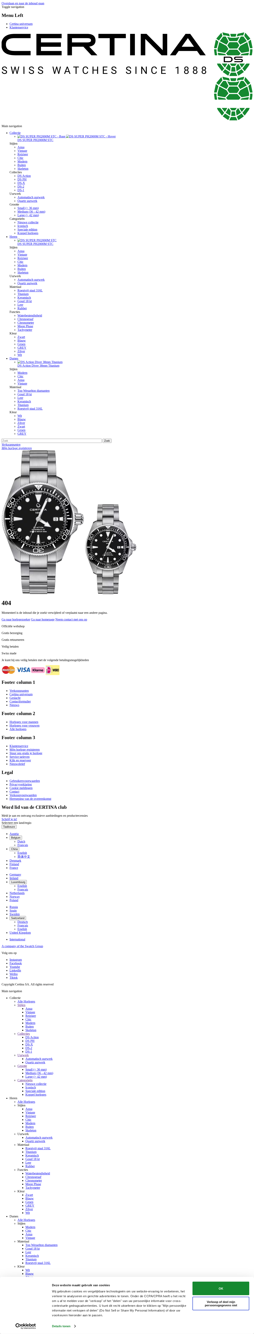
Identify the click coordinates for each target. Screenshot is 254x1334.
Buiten (21, 165)
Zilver (21, 351)
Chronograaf (25, 319)
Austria (14, 833)
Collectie (15, 132)
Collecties (23, 1033)
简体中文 (23, 856)
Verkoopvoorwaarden (23, 795)
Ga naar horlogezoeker (16, 619)
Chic (20, 158)
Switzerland (17, 918)
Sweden (15, 914)
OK (221, 1288)
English (22, 853)
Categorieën (25, 1080)
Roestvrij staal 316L (30, 290)
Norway (15, 896)
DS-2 (20, 186)
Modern (22, 161)
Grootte (22, 1066)
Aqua (20, 147)
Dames (14, 358)
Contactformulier (20, 701)
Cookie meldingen (21, 788)
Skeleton (22, 168)
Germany (15, 874)
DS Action (24, 175)
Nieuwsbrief (17, 764)
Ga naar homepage (43, 619)
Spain (13, 910)
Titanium (23, 294)
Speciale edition (27, 229)
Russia (14, 907)
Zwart (21, 337)
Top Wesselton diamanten (33, 390)
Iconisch (22, 226)
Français (22, 845)
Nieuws (14, 705)
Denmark (15, 860)
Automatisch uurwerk (31, 197)
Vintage (22, 150)
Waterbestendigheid (29, 315)
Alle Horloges (26, 1001)
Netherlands (17, 893)
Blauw (21, 340)
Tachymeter (24, 329)
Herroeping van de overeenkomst (30, 798)
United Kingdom (20, 932)
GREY (21, 347)
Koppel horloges (27, 233)
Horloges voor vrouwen (24, 725)
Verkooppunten (19, 690)
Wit (19, 355)
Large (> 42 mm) (28, 215)
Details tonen (61, 1326)
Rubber (22, 308)
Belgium (15, 837)
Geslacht (15, 698)
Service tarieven (20, 756)
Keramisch (24, 297)
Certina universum (21, 23)
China (14, 849)
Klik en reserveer (20, 760)
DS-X (21, 183)
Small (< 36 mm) (28, 208)
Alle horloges (18, 729)
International (17, 939)
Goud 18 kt (24, 301)
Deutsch (22, 922)
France (14, 867)
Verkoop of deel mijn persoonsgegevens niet (221, 1303)
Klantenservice (19, 27)
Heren (13, 236)
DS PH (22, 179)
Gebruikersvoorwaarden (25, 780)
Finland (14, 864)
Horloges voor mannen (24, 722)
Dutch (21, 841)
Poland (14, 900)
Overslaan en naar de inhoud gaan (23, 3)
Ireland (14, 878)
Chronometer (25, 322)
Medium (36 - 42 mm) (31, 211)
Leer (20, 304)
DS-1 (20, 190)
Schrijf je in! (9, 819)
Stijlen (21, 1005)
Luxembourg (18, 882)
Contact (14, 791)
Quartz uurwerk (27, 201)
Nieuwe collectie (27, 222)
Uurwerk (23, 1055)
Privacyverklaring (21, 784)
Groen (21, 344)
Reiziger (22, 154)
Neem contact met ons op (71, 619)
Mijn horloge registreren (25, 749)
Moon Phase (25, 326)
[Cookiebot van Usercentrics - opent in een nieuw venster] (25, 1326)
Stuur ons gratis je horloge (26, 753)
